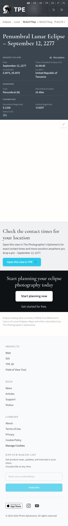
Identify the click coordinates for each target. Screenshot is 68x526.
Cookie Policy (13, 440)
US (28, 3)
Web (8, 353)
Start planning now (34, 296)
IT (58, 3)
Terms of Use (13, 429)
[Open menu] (61, 9)
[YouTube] (37, 506)
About (9, 423)
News (9, 388)
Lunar (17, 22)
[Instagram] (29, 506)
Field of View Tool (16, 370)
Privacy (10, 434)
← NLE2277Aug (44, 22)
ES (52, 3)
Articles (10, 394)
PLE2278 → (59, 22)
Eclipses (7, 22)
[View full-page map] (63, 124)
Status (9, 405)
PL (64, 3)
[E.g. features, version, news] (54, 10)
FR (47, 3)
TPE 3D (10, 364)
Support (11, 399)
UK (34, 3)
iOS (8, 359)
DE (40, 3)
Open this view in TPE (20, 262)
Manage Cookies (15, 446)
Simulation (59, 57)
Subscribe (34, 487)
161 (5, 115)
